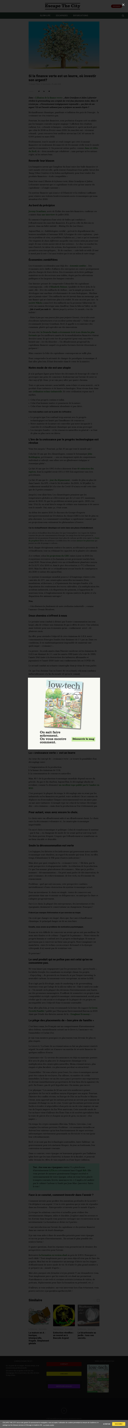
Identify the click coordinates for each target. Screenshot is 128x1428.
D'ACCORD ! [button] (119, 1424)
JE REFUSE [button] (106, 1424)
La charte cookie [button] (48, 1425)
